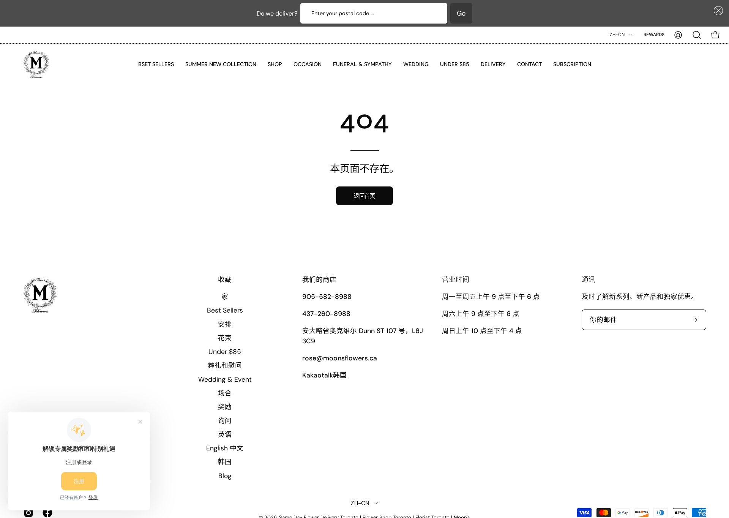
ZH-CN (617, 35)
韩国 (225, 462)
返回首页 (364, 196)
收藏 (225, 280)
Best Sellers (225, 310)
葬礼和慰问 (225, 365)
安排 (225, 324)
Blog (225, 475)
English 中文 (224, 448)
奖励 (225, 407)
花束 (225, 337)
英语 (225, 434)
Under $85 (224, 351)
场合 (225, 393)
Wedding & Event (225, 379)
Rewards (654, 35)
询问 (225, 420)
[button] (717, 10)
